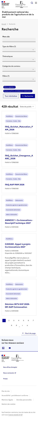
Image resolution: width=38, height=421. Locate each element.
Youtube (9, 348)
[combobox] (19, 50)
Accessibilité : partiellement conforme (15, 395)
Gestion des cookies (8, 404)
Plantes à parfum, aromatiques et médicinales (17, 91)
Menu (36, 3)
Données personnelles (24, 400)
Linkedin (3, 348)
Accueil (4, 24)
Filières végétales (9, 87)
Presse (5, 379)
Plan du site (6, 391)
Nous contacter (8, 373)
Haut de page (30, 333)
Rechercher (29, 96)
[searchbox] (5, 50)
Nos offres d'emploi (10, 367)
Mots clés (6, 36)
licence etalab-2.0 (14, 415)
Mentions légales (7, 400)
